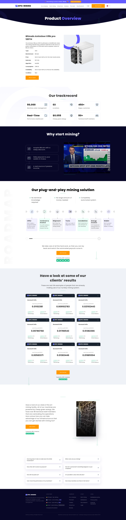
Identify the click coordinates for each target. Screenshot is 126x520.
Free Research (80, 6)
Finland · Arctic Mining (54, 500)
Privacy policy (93, 500)
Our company (44, 6)
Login (88, 5)
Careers (71, 502)
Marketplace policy (95, 497)
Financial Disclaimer (93, 503)
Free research (84, 502)
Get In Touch (32, 77)
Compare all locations (51, 508)
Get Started (98, 6)
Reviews (66, 6)
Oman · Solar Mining (54, 502)
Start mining (52, 6)
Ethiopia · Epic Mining (53, 497)
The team (72, 6)
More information (75, 1)
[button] (99, 238)
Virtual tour (60, 6)
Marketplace (84, 500)
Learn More (32, 426)
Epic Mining (30, 514)
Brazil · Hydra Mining (56, 505)
